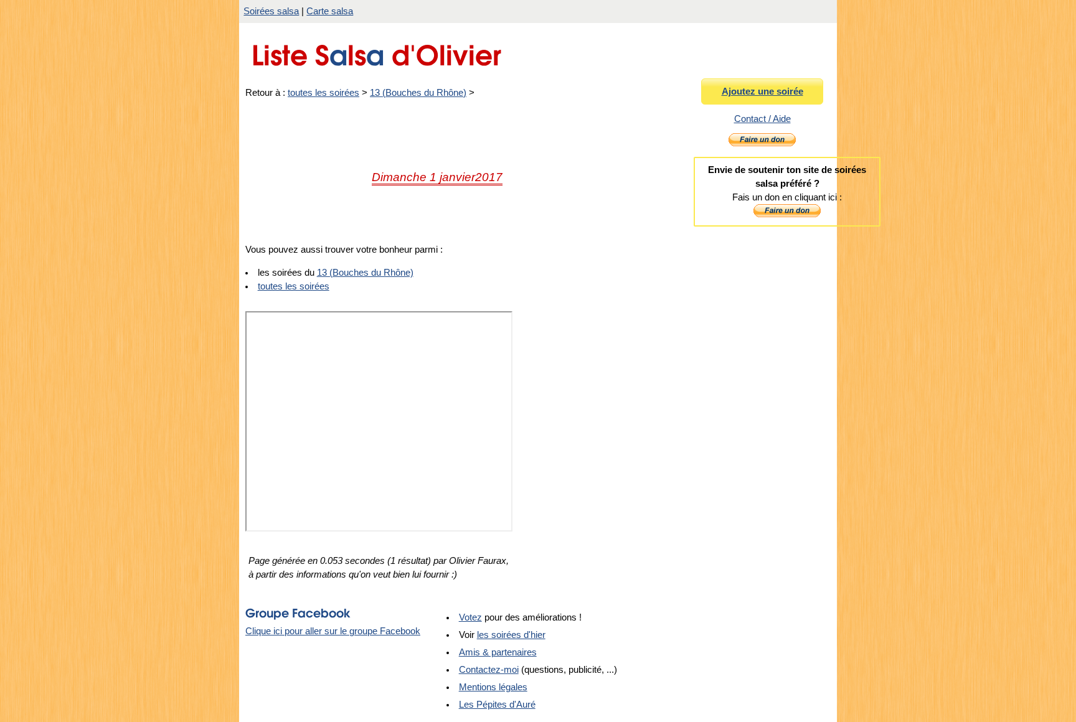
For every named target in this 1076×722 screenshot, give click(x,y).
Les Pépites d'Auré (497, 705)
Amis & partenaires (498, 652)
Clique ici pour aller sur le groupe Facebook (332, 631)
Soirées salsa (271, 11)
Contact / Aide (762, 119)
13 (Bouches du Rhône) (418, 93)
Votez (470, 617)
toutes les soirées (323, 93)
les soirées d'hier (511, 635)
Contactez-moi (489, 670)
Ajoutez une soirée (762, 91)
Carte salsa (329, 11)
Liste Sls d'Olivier (376, 52)
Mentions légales (493, 687)
